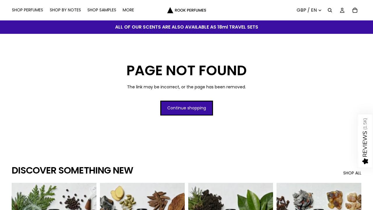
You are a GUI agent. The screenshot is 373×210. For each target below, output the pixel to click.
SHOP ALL (352, 173)
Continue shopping (186, 108)
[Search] (329, 10)
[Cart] (355, 10)
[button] (365, 141)
